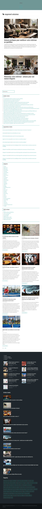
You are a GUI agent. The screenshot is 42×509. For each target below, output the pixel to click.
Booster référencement (8, 218)
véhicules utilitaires (28, 495)
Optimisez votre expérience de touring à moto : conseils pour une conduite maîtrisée (18, 104)
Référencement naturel (30, 491)
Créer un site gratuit (7, 213)
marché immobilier (16, 489)
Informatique (6, 180)
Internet (5, 181)
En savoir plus (24, 251)
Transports (6, 203)
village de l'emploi (6, 145)
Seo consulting (6, 214)
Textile (5, 200)
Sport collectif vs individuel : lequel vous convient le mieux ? (14, 123)
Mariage (5, 186)
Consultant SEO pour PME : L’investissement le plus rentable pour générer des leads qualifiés (20, 120)
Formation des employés (15, 487)
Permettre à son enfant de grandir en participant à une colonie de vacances (23, 152)
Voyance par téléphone (21, 495)
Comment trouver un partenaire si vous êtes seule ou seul (14, 362)
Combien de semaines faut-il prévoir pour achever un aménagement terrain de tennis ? (19, 121)
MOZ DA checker (5, 136)
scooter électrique (18, 493)
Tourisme (5, 202)
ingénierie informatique (7, 139)
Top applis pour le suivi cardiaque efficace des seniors (13, 109)
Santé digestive (6, 493)
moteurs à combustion (33, 489)
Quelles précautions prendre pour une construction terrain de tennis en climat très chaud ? (19, 114)
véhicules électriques (7, 497)
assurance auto (31, 480)
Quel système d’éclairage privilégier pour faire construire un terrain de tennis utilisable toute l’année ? (21, 108)
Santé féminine (11, 493)
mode (28, 489)
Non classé (5, 189)
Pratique (5, 191)
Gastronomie (6, 175)
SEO (22, 493)
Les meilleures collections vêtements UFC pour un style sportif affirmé (16, 118)
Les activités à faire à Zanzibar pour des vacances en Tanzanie (14, 374)
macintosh (5, 489)
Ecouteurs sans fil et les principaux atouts (16, 136)
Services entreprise (7, 198)
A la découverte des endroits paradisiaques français (31, 374)
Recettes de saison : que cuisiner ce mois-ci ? (11, 101)
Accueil (5, 355)
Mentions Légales (7, 356)
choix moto (31, 482)
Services (5, 197)
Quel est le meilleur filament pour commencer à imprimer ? (21, 130)
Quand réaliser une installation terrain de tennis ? (12, 105)
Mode (4, 188)
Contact (5, 359)
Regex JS (24, 491)
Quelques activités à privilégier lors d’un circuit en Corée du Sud (32, 380)
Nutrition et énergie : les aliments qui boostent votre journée (14, 117)
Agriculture (6, 167)
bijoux (18, 482)
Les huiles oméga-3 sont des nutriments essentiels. (31, 362)
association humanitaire (24, 480)
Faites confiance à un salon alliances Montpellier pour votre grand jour (16, 119)
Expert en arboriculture (7, 487)
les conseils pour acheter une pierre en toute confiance (13, 98)
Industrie (5, 178)
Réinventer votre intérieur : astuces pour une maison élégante (19, 77)
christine (4, 133)
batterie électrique (6, 482)
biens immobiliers (13, 482)
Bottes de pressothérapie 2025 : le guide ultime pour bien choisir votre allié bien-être (18, 107)
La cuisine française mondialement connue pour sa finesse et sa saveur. (22, 149)
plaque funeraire (9, 491)
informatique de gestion (7, 142)
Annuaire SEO (6, 215)
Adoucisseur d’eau (6, 480)
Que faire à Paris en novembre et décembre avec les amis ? (14, 380)
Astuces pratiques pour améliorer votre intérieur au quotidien (20, 41)
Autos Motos (6, 170)
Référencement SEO (7, 219)
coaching (35, 482)
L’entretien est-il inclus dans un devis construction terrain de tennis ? (16, 103)
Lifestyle (5, 182)
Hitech (5, 176)
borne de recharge (22, 482)
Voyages (5, 205)
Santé (5, 194)
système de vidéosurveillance (8, 495)
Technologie (6, 199)
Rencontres (6, 193)
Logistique (5, 183)
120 (5, 348)
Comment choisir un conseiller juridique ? (19, 139)
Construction (6, 172)
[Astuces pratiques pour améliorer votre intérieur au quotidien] (21, 28)
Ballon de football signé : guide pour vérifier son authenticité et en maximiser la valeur (19, 113)
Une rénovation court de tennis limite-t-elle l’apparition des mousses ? (16, 115)
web (12, 497)
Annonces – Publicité (8, 358)
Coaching (5, 171)
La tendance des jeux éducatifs (13, 385)
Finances (5, 173)
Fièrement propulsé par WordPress (9, 505)
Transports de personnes (8, 204)
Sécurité (5, 196)
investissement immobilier (30, 487)
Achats (5, 166)
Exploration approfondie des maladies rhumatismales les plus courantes (16, 102)
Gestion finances (23, 487)
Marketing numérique (23, 489)
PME (13, 491)
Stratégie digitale (26, 493)
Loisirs (5, 184)
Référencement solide (7, 217)
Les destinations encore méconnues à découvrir (12, 99)
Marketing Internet (7, 187)
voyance (15, 495)
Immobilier (6, 177)
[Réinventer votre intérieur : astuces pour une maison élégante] (21, 64)
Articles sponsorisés (6, 130)
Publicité (5, 192)
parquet (5, 491)
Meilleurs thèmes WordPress (9, 212)
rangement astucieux (18, 491)
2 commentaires (35, 370)
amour (18, 480)
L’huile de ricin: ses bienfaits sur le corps (14, 133)
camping (27, 482)
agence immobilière (13, 480)
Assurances (5, 168)
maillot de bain (10, 489)
